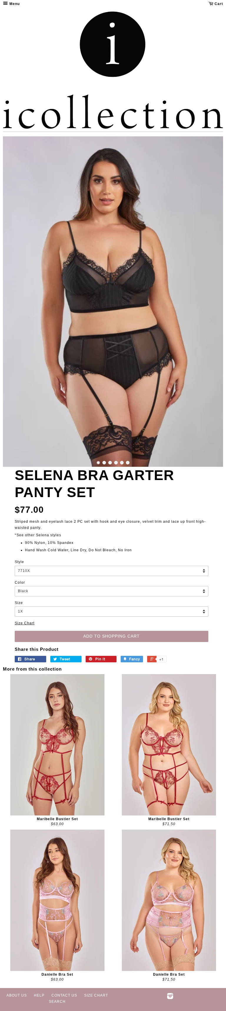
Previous (15, 301)
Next (210, 301)
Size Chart (24, 623)
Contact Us (64, 995)
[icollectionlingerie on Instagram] (170, 997)
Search (57, 1002)
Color (20, 582)
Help (39, 995)
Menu (14, 4)
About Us (16, 995)
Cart (218, 4)
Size (19, 603)
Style (19, 562)
